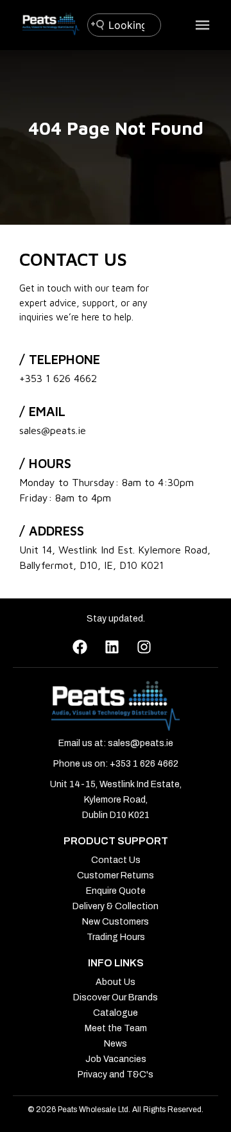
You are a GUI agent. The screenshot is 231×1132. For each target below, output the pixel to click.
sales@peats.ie (52, 430)
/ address (51, 530)
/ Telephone (59, 359)
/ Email (42, 411)
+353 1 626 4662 (58, 378)
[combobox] (124, 25)
